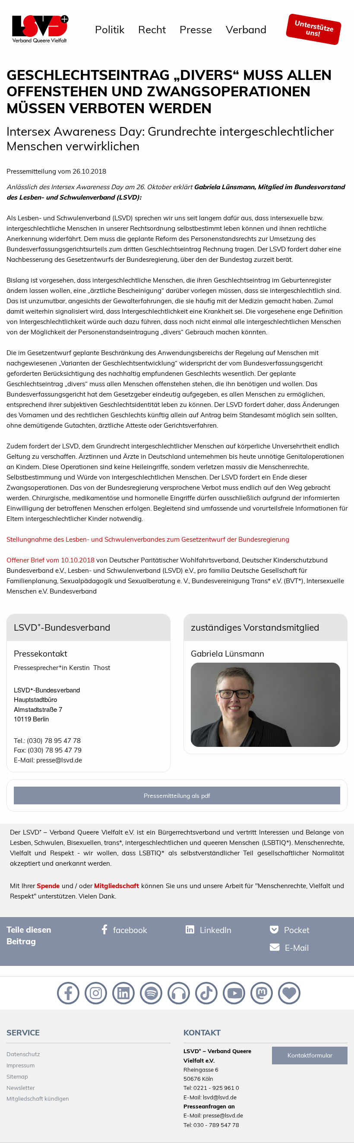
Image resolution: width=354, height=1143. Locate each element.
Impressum (20, 1065)
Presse (196, 29)
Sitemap (17, 1076)
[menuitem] (109, 29)
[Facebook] (67, 992)
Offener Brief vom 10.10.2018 (50, 560)
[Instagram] (95, 992)
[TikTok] (205, 992)
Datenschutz (23, 1054)
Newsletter (20, 1087)
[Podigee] (178, 992)
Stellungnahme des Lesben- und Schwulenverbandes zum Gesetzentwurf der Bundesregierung (147, 539)
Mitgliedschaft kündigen (37, 1098)
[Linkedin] (122, 992)
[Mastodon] (261, 992)
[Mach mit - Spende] (287, 992)
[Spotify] (150, 992)
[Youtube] (233, 992)
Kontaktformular (310, 1055)
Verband (246, 29)
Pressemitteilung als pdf (177, 796)
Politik (109, 29)
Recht (152, 29)
